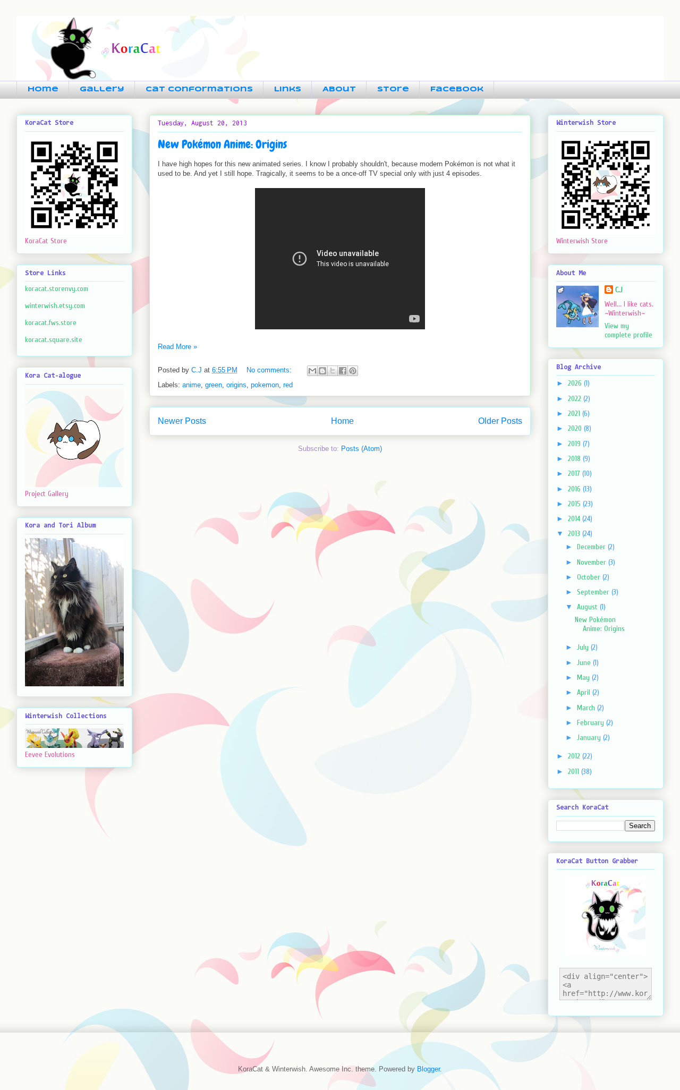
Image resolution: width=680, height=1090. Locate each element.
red (288, 385)
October (589, 577)
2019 (575, 443)
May (584, 677)
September (594, 592)
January (590, 737)
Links (287, 89)
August (588, 606)
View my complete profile (628, 330)
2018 (575, 458)
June (585, 662)
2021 (575, 413)
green (213, 385)
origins (236, 385)
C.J (619, 289)
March (587, 707)
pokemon (265, 385)
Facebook (456, 89)
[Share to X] (332, 370)
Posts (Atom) (361, 449)
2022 (575, 398)
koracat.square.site (53, 339)
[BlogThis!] (322, 370)
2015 (575, 503)
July (584, 647)
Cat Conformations (199, 89)
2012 (575, 756)
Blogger (428, 1069)
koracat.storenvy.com (56, 288)
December (592, 546)
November (592, 562)
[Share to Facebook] (342, 370)
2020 (576, 428)
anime (191, 385)
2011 (574, 771)
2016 (575, 488)
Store (393, 89)
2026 (576, 383)
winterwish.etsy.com (55, 305)
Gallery (102, 89)
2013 (575, 533)
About (339, 89)
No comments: (270, 370)
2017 (575, 473)
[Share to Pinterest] (352, 370)
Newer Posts (182, 420)
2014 (575, 518)
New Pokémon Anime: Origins (222, 144)
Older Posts (500, 420)
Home (43, 89)
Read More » (177, 347)
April (584, 692)
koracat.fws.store (50, 322)
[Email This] (312, 370)
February (591, 722)
